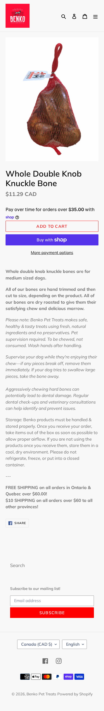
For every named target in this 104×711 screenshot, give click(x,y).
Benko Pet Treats (41, 694)
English (73, 644)
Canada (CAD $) (36, 644)
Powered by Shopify (75, 694)
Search (17, 565)
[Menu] (95, 16)
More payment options (52, 252)
